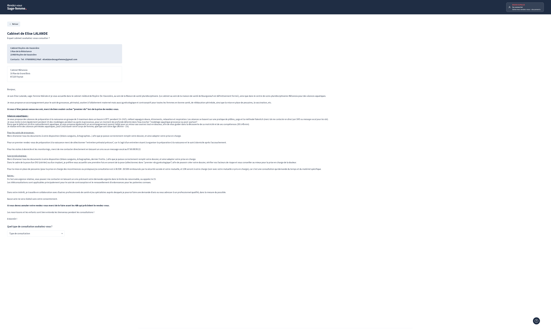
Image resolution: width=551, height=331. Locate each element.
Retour (15, 24)
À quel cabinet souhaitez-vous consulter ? (28, 38)
